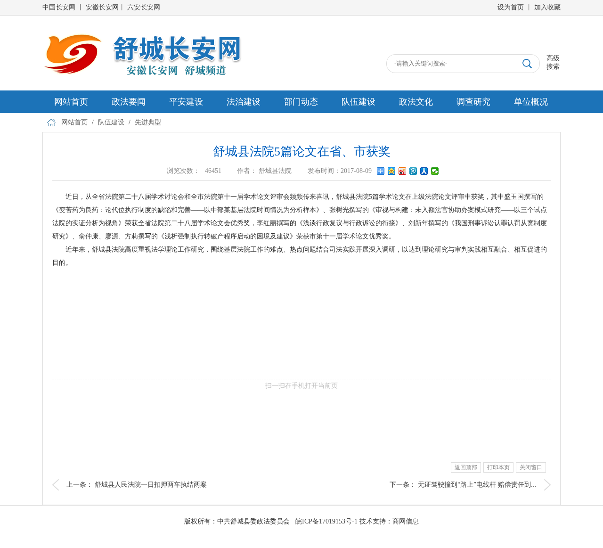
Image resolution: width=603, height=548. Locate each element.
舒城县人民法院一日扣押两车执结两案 (151, 484)
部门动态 (301, 101)
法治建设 (244, 101)
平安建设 (186, 101)
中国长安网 (58, 7)
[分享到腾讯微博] (413, 171)
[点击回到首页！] (142, 36)
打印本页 (498, 467)
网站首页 (71, 101)
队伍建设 (358, 101)
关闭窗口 (531, 467)
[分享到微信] (435, 171)
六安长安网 (143, 7)
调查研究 (473, 101)
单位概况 (531, 101)
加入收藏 (547, 7)
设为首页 (510, 7)
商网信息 (405, 521)
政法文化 (416, 101)
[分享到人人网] (424, 171)
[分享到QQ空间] (392, 171)
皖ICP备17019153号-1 (326, 521)
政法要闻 (129, 101)
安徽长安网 (102, 7)
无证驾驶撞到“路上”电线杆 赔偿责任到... (477, 484)
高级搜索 (553, 62)
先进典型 (148, 122)
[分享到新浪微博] (403, 171)
